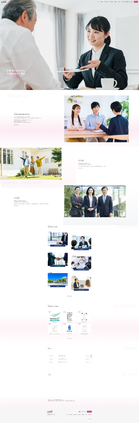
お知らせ (86, 414)
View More (16, 124)
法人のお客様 (79, 414)
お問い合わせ (90, 414)
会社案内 (83, 414)
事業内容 (71, 414)
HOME (67, 414)
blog (136, 1)
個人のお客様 (74, 414)
